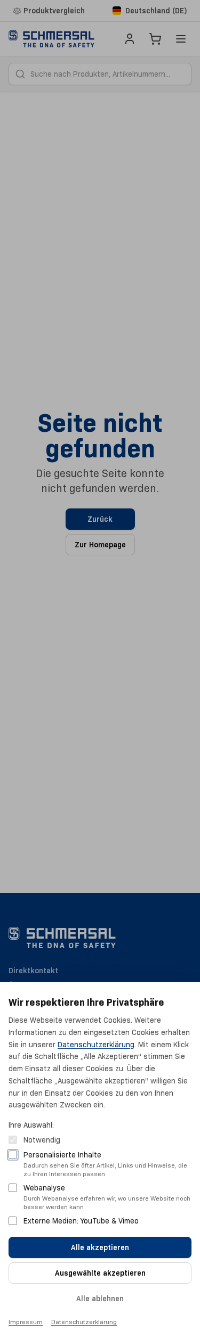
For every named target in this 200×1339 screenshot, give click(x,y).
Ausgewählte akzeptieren (100, 1273)
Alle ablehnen (100, 1298)
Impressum (26, 1322)
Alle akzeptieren (100, 1247)
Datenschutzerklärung (96, 1044)
